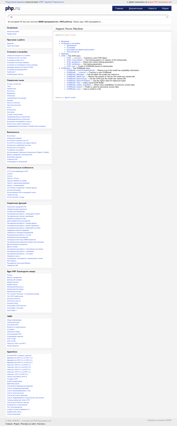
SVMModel (65, 68)
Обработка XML (12, 265)
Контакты (41, 424)
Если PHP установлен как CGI (17, 140)
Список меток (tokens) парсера (18, 402)
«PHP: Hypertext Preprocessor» (51, 2)
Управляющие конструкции (16, 98)
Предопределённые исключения (18, 119)
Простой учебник (13, 46)
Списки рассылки (13, 322)
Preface (9, 275)
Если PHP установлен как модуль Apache (21, 143)
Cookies (10, 173)
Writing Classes (12, 284)
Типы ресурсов (73, 52)
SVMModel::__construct (76, 72)
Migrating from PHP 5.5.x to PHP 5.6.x (20, 360)
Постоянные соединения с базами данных (22, 188)
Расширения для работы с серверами (20, 251)
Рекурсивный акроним (15, 2)
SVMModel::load (73, 83)
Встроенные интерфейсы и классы (19, 121)
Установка (10, 329)
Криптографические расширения (18, 221)
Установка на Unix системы (16, 58)
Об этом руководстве (14, 407)
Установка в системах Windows (18, 62)
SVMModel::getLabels (75, 74)
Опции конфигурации (14, 381)
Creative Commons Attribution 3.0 (18, 409)
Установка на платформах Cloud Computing (22, 65)
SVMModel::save (73, 89)
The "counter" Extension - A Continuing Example (23, 294)
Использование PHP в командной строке (21, 192)
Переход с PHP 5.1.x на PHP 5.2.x (19, 369)
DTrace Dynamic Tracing (15, 197)
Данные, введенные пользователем (19, 154)
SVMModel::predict (74, 87)
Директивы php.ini (13, 383)
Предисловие (11, 34)
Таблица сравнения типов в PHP (18, 400)
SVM (63, 56)
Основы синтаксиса (14, 84)
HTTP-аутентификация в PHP (17, 171)
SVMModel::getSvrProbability (78, 81)
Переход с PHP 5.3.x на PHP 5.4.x (19, 365)
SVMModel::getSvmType (77, 79)
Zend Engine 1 (12, 310)
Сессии (9, 176)
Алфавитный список (14, 412)
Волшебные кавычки (14, 157)
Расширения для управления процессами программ (25, 242)
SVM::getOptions (73, 62)
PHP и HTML (11, 339)
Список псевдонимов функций (17, 388)
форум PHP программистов (159, 2)
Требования (71, 45)
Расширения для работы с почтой (19, 235)
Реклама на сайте (28, 424)
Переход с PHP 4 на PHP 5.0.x (17, 374)
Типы (9, 86)
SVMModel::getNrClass (76, 77)
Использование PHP (14, 334)
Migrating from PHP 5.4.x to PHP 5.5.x (20, 362)
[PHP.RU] (13, 8)
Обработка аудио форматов (17, 209)
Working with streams (14, 291)
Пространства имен (14, 105)
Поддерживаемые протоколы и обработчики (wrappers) (26, 126)
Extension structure (13, 298)
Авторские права (13, 31)
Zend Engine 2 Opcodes (15, 308)
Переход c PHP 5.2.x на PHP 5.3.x (19, 367)
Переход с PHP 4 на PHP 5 (16, 343)
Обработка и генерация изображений (20, 232)
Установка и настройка (70, 43)
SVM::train (71, 66)
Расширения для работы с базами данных (22, 223)
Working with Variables (14, 280)
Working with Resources (15, 287)
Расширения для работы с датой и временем (23, 225)
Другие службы (12, 247)
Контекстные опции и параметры (18, 124)
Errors (9, 107)
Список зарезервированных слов (18, 390)
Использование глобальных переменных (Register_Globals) (28, 152)
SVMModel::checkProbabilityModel (81, 70)
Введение (10, 43)
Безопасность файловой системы (19, 145)
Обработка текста (13, 256)
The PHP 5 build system (15, 296)
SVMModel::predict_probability (79, 85)
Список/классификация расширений (20, 386)
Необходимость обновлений (17, 161)
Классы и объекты (13, 103)
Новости (152, 8)
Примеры (65, 54)
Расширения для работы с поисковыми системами (25, 249)
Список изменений (13, 414)
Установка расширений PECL (17, 69)
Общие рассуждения (14, 138)
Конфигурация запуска (15, 74)
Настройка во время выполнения (80, 50)
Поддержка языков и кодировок (18, 230)
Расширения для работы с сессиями (20, 254)
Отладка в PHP (12, 379)
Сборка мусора (12, 195)
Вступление (11, 136)
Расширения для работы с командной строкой (23, 214)
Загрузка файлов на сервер (17, 181)
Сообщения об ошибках (15, 150)
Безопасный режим (14, 190)
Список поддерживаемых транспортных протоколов (25, 398)
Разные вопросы (13, 346)
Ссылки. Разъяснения (15, 114)
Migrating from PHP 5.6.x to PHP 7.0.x (20, 358)
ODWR (168, 420)
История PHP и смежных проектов (19, 355)
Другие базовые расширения (17, 244)
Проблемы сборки (13, 332)
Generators (11, 112)
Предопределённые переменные (18, 117)
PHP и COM (11, 341)
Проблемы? (11, 72)
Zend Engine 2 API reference (16, 305)
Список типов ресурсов (15, 393)
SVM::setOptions (73, 64)
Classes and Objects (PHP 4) (17, 376)
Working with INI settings (15, 289)
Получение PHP (12, 325)
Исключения (11, 110)
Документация (136, 8)
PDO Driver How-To (14, 301)
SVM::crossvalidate (74, 60)
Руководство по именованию (17, 405)
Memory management (14, 277)
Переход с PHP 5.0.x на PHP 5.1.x (19, 372)
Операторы (11, 95)
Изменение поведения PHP (16, 207)
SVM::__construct (74, 58)
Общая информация (14, 320)
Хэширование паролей (15, 336)
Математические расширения (17, 237)
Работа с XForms (13, 178)
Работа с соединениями (15, 185)
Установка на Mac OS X (15, 60)
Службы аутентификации (16, 211)
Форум (165, 8)
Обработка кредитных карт (16, 218)
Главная (119, 8)
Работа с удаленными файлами (18, 183)
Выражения (11, 93)
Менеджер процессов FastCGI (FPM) (20, 67)
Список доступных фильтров (17, 395)
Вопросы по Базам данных (16, 327)
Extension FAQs (12, 303)
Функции (10, 100)
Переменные (11, 88)
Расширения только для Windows (18, 263)
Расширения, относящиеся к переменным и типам (25, 258)
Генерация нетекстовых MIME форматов (21, 239)
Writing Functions (13, 282)
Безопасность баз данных (16, 147)
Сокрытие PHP (12, 159)
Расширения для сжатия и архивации (20, 216)
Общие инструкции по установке (18, 55)
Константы (11, 91)
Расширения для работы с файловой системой (23, 228)
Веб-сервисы (11, 261)
